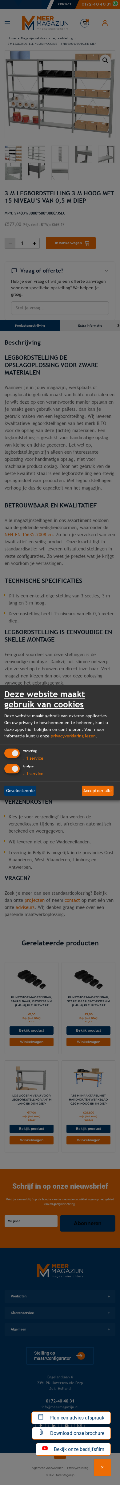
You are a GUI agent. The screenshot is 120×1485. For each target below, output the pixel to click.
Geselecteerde (20, 790)
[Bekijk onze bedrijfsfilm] (102, 1467)
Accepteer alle (97, 790)
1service (33, 758)
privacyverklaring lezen (73, 736)
